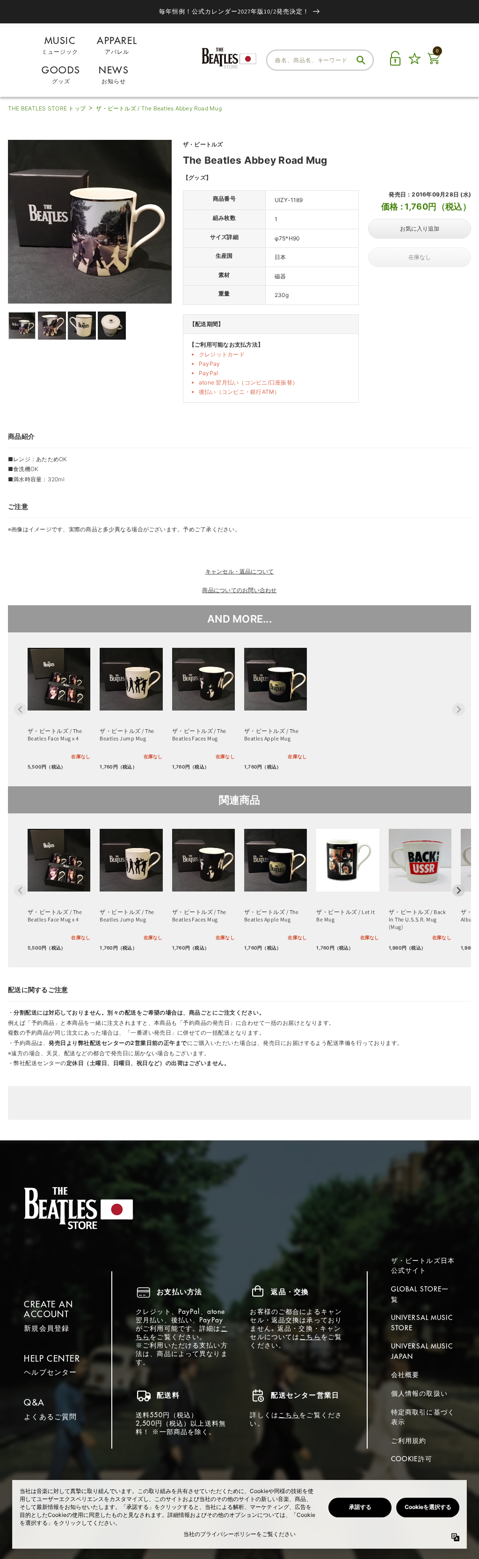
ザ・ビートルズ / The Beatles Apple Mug (271, 734)
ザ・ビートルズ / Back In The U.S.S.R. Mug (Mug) (417, 919)
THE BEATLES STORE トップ (47, 108)
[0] (433, 63)
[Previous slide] (20, 709)
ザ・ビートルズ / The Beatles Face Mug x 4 (55, 734)
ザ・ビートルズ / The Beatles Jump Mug (127, 734)
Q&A (34, 1402)
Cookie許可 (411, 1459)
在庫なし (419, 257)
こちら (309, 1337)
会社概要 (405, 1374)
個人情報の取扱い (419, 1393)
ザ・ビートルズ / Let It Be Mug (345, 915)
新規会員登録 (46, 1328)
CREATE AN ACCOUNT (48, 1309)
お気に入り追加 (419, 228)
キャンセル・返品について (239, 571)
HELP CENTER (52, 1358)
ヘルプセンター (50, 1372)
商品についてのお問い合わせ (239, 590)
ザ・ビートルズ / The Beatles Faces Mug (199, 734)
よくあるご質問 (50, 1416)
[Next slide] (458, 709)
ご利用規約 (409, 1440)
